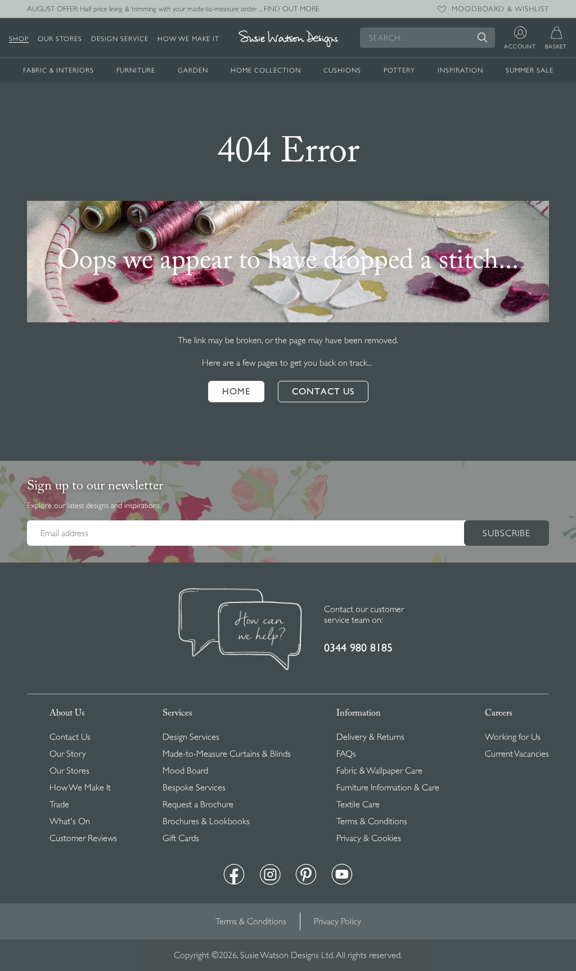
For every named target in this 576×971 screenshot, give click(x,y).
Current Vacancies (517, 754)
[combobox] (427, 38)
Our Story (68, 754)
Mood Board (185, 771)
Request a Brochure (198, 804)
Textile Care (358, 804)
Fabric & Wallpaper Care (379, 771)
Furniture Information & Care (387, 788)
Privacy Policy (337, 921)
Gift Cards (181, 838)
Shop (19, 39)
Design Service (119, 39)
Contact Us (70, 737)
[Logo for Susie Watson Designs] (288, 39)
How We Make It (188, 39)
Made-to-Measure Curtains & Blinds (227, 754)
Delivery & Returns (370, 737)
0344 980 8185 (358, 647)
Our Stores (60, 39)
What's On (70, 821)
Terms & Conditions (371, 821)
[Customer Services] (240, 630)
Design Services (191, 737)
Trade (59, 804)
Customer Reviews (83, 838)
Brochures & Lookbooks (206, 821)
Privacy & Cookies (368, 838)
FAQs (346, 754)
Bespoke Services (194, 788)
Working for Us (513, 737)
